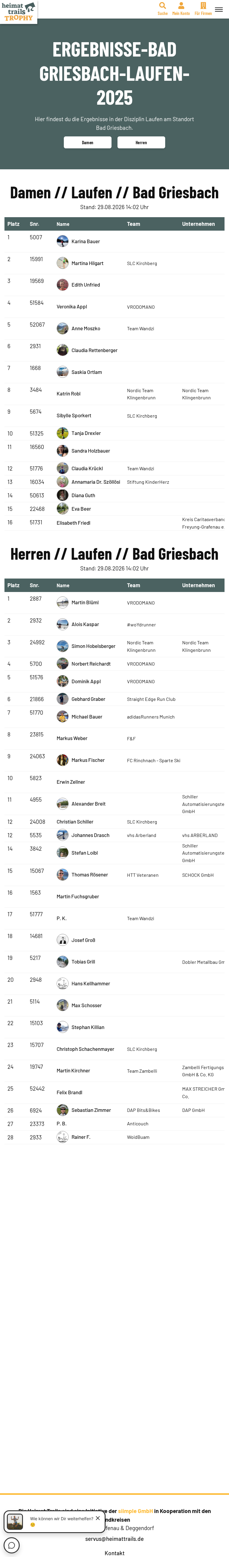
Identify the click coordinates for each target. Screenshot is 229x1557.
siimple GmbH (135, 1510)
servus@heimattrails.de (114, 1538)
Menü (219, 9)
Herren (141, 142)
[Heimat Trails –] (18, 12)
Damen (88, 142)
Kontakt (115, 1553)
